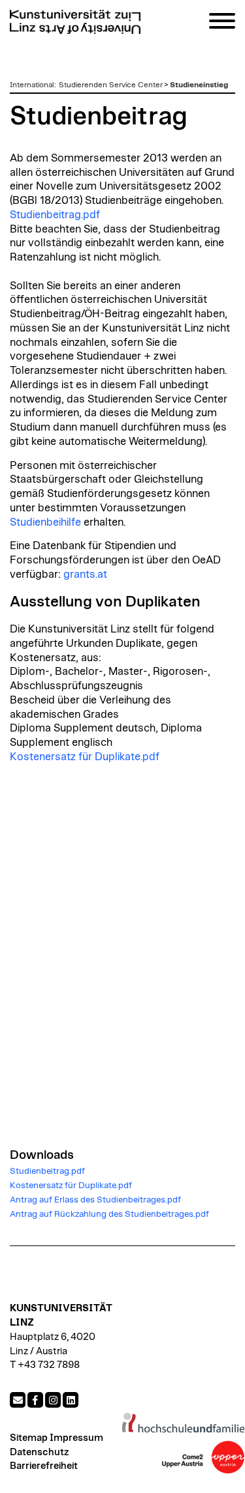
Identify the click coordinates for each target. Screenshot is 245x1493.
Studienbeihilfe (45, 522)
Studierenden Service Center (111, 85)
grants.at (85, 574)
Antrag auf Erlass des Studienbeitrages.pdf (95, 1199)
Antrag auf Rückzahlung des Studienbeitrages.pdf (109, 1214)
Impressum (76, 1438)
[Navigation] (222, 23)
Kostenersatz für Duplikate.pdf (84, 757)
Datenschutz (39, 1452)
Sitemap (29, 1438)
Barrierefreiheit (44, 1466)
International (32, 85)
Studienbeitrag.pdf (55, 215)
